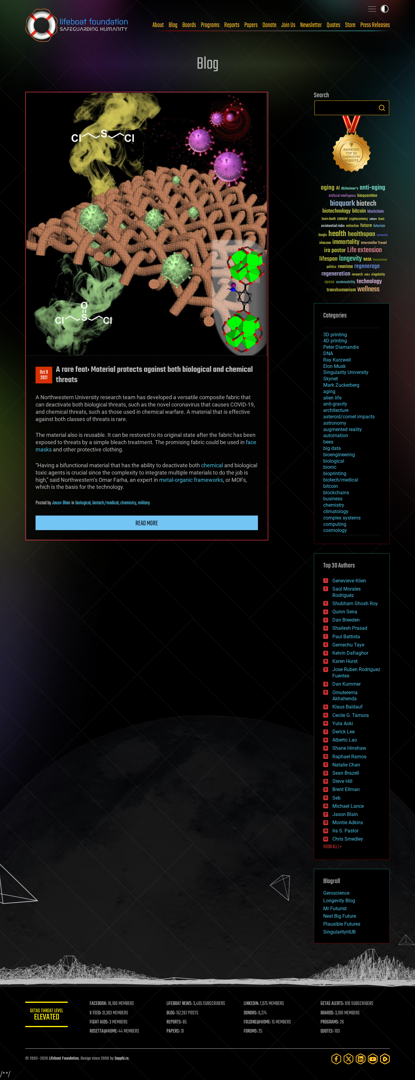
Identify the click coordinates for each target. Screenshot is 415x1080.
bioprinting (334, 473)
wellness (368, 289)
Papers (251, 25)
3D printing (335, 335)
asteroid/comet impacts (349, 417)
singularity (378, 275)
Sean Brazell (345, 773)
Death (381, 219)
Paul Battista (346, 636)
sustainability (345, 282)
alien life (332, 398)
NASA (367, 259)
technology (369, 281)
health (337, 234)
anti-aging (372, 188)
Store (350, 25)
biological (83, 503)
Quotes (333, 25)
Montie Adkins (347, 822)
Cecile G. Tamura (350, 715)
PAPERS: (173, 1031)
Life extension (364, 250)
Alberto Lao (344, 740)
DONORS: (250, 1013)
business (332, 499)
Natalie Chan (346, 765)
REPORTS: (174, 1022)
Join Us (288, 25)
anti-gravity (335, 404)
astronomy (334, 423)
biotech (366, 204)
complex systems (342, 518)
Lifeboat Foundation (64, 1058)
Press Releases (375, 25)
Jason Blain (61, 503)
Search (382, 108)
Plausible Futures (341, 924)
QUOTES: (327, 1031)
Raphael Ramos (349, 756)
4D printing (335, 341)
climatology (335, 511)
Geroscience (336, 893)
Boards (189, 25)
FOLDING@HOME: (257, 1022)
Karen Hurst (345, 661)
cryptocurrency (358, 219)
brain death (329, 219)
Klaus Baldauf (347, 707)
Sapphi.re (122, 1058)
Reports (231, 25)
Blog (173, 25)
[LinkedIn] (360, 1059)
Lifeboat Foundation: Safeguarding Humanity (77, 25)
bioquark (342, 203)
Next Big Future (339, 916)
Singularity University (346, 372)
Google (322, 235)
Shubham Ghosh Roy (355, 603)
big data (332, 448)
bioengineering (339, 455)
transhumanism (341, 290)
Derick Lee (343, 732)
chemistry (128, 503)
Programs (210, 25)
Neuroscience (380, 260)
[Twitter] (348, 1059)
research (357, 275)
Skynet (330, 379)
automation (335, 435)
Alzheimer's (349, 189)
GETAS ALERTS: (332, 1004)
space (329, 281)
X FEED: (95, 1013)
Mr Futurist (335, 908)
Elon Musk (334, 366)
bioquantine (367, 195)
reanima (345, 266)
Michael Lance (348, 806)
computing (334, 524)
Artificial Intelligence (342, 196)
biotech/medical (105, 503)
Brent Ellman (346, 789)
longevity (350, 259)
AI (338, 188)
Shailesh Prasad (349, 628)
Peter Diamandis (341, 347)
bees (328, 442)
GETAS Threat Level (46, 1015)
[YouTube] (373, 1059)
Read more (146, 523)
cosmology (335, 530)
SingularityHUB (339, 932)
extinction (352, 226)
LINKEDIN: (251, 1004)
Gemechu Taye (348, 645)
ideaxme (325, 243)
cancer (342, 219)
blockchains (336, 492)
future (366, 225)
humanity (382, 235)
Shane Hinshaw (349, 748)
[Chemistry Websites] (352, 145)
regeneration (335, 273)
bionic (329, 467)
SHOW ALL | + (332, 847)
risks (367, 274)
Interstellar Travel (374, 243)
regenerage (367, 266)
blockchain (375, 211)
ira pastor (335, 250)
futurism (379, 226)
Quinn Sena (344, 612)
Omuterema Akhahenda (345, 696)
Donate (269, 25)
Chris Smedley (347, 839)
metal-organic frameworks (191, 480)
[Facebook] (336, 1059)
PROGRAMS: (330, 1022)
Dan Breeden (346, 620)
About (158, 25)
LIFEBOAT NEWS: (179, 1004)
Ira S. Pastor (345, 831)
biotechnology (336, 211)
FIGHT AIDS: (99, 1022)
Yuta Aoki (342, 723)
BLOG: (170, 1013)
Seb (336, 798)
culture (373, 219)
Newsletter (311, 25)
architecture (335, 410)
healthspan (361, 234)
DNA (328, 353)
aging (327, 188)
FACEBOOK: (98, 1004)
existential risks (333, 226)
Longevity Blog (339, 900)
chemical (212, 465)
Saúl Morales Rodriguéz (346, 592)
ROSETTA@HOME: (104, 1031)
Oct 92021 (44, 375)
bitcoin (359, 211)
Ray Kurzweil (337, 360)
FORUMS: (251, 1031)
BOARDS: (327, 1013)
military (144, 503)
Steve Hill (342, 781)
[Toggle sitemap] (372, 9)
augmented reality (342, 429)
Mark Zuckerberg (341, 385)
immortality (345, 242)
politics (331, 267)
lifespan (328, 258)
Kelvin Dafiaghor (350, 653)
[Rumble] (385, 1059)
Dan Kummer (346, 684)
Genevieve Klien (349, 581)
